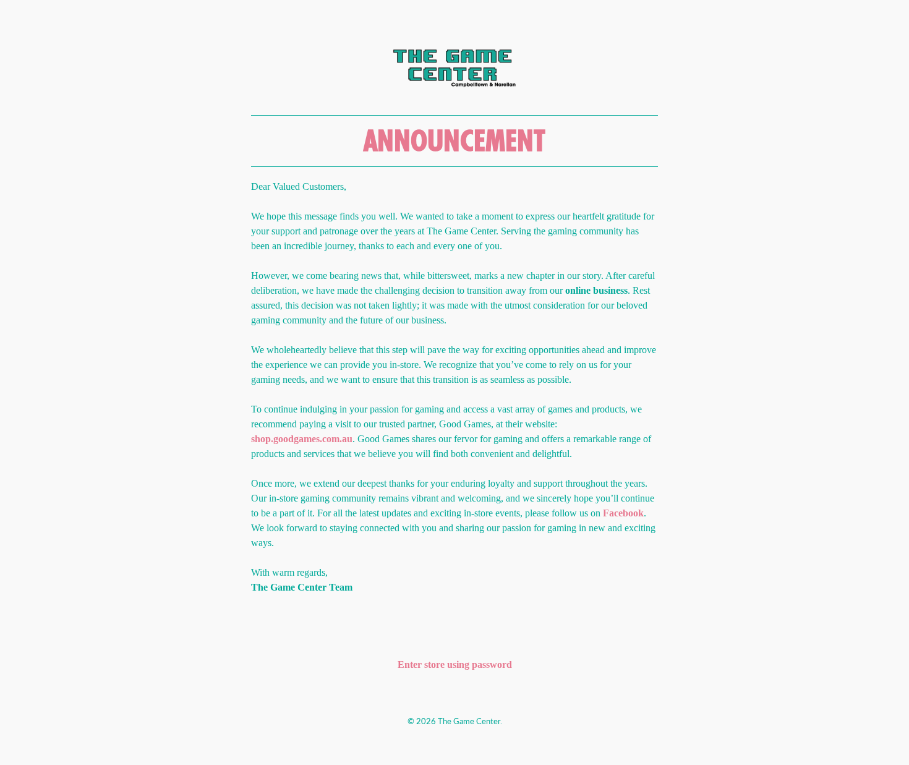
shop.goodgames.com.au (301, 439)
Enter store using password (455, 664)
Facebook (623, 513)
